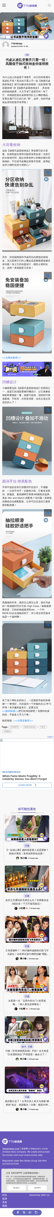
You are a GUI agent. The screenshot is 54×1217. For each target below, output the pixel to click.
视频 (4, 1205)
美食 (4, 1202)
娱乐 (24, 1046)
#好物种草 (14, 727)
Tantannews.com (11, 1148)
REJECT (16, 1188)
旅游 (4, 1198)
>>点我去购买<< (11, 357)
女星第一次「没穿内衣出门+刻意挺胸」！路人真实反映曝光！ (27, 1002)
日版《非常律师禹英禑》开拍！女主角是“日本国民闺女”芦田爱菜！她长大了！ (27, 1052)
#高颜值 (7, 731)
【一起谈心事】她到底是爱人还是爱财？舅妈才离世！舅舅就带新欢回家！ (27, 851)
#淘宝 (42, 727)
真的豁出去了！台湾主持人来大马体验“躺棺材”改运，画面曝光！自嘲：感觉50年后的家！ (27, 1103)
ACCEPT (37, 1188)
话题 (27, 55)
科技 (4, 1194)
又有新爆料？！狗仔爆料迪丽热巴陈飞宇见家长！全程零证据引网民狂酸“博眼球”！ (27, 952)
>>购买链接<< (10, 710)
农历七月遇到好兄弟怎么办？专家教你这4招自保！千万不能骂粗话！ (27, 902)
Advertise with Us (39, 1194)
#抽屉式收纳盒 (30, 727)
